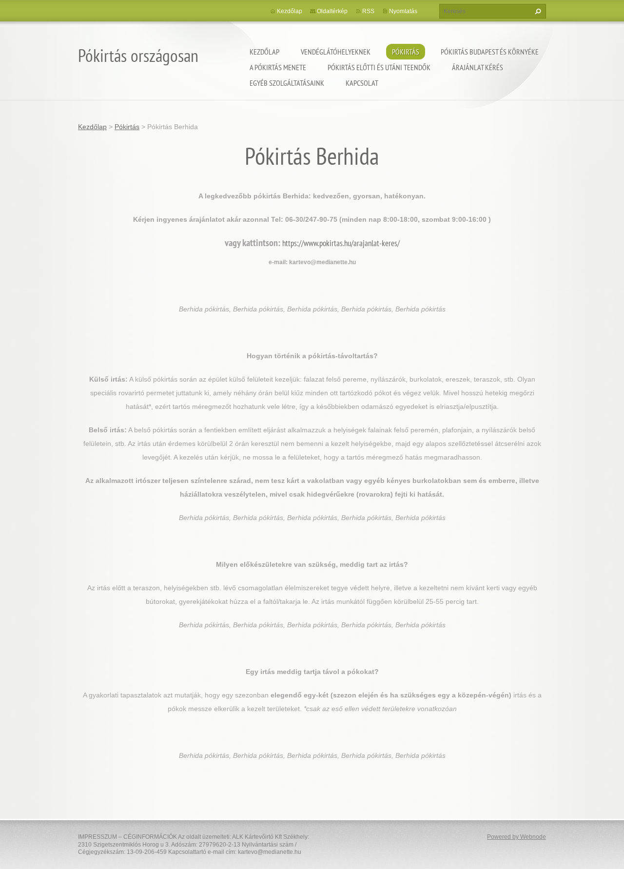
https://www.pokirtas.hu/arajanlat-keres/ (341, 243)
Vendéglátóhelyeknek (335, 52)
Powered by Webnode (516, 836)
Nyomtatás (403, 11)
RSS (368, 11)
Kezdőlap (264, 52)
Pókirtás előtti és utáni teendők (379, 67)
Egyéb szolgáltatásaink (287, 83)
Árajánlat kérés (477, 67)
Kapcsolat (362, 83)
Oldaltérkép (332, 11)
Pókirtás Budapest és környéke (490, 52)
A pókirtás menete (278, 67)
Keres (536, 11)
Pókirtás (405, 52)
